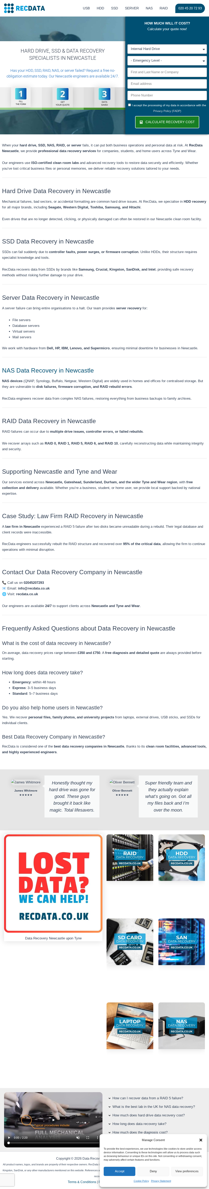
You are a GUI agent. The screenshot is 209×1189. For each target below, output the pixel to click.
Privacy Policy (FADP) (167, 111)
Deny (153, 1171)
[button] (201, 1140)
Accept (119, 1171)
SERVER (132, 8)
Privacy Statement (161, 1181)
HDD (100, 8)
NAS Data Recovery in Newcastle (48, 370)
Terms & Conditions (82, 1182)
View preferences (187, 1171)
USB (86, 8)
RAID (164, 8)
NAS (149, 8)
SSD (114, 8)
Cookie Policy (141, 1181)
